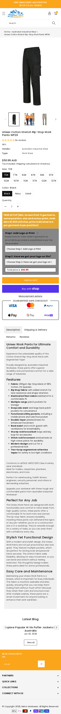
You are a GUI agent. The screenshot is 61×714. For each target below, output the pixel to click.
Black (7, 193)
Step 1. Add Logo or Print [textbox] (30, 238)
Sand (28, 193)
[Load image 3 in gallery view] (45, 119)
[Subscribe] (41, 664)
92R (42, 175)
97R (51, 175)
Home (7, 32)
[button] (5, 13)
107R (16, 180)
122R (44, 180)
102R (6, 180)
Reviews (24, 337)
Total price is (17, 269)
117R (35, 180)
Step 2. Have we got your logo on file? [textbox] (28, 256)
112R (26, 180)
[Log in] (49, 13)
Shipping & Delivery (35, 329)
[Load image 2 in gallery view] (29, 119)
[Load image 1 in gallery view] (14, 119)
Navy (18, 193)
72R (6, 175)
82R (24, 175)
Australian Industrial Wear (24, 32)
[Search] (54, 23)
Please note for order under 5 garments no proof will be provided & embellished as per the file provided (28, 240)
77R (15, 175)
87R (33, 175)
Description (13, 329)
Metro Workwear (29, 706)
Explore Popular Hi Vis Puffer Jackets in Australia (30, 629)
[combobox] (33, 23)
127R (53, 180)
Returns (10, 337)
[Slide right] (56, 119)
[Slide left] (5, 119)
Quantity (7, 200)
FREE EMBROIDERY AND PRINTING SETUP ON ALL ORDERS (30, 4)
